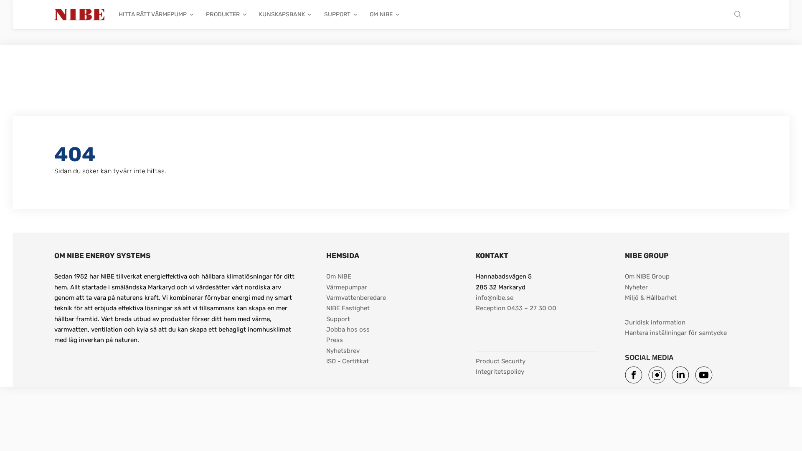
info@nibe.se (494, 298)
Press (334, 340)
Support (337, 14)
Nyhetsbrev (343, 351)
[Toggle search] (740, 15)
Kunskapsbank (282, 14)
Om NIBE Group (647, 276)
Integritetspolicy (500, 371)
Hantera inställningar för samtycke (676, 333)
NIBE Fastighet (348, 308)
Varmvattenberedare (356, 298)
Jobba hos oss (348, 329)
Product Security (500, 361)
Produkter (223, 14)
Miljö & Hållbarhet (651, 298)
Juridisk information (655, 322)
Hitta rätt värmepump (153, 14)
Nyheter (636, 287)
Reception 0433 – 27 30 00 (516, 308)
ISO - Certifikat (347, 361)
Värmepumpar (346, 287)
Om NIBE (381, 14)
